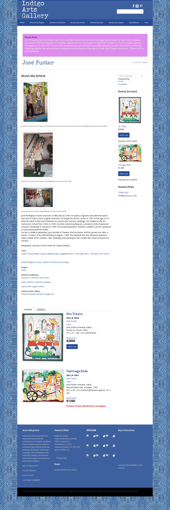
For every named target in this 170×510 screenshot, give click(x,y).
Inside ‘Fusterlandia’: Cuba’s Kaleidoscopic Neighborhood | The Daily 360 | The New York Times (65, 253)
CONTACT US (64, 450)
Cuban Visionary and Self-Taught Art (37, 294)
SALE (146, 22)
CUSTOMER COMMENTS (31, 480)
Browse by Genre (78, 22)
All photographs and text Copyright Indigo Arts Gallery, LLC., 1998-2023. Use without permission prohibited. (63, 491)
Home (145, 62)
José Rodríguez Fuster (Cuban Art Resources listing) (45, 262)
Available (29, 309)
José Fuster (71, 321)
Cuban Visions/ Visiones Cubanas (36, 282)
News (22, 22)
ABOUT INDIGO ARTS (30, 466)
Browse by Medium (57, 22)
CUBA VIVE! (123, 192)
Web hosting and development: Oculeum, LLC (121, 491)
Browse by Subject (116, 22)
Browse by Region (37, 22)
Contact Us (112, 42)
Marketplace (134, 22)
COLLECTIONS (28, 475)
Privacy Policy (61, 458)
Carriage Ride (77, 371)
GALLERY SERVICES (29, 470)
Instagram (137, 6)
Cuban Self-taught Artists (32, 286)
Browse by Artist (96, 22)
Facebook (133, 6)
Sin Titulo (74, 314)
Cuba (23, 270)
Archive (41, 309)
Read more (71, 337)
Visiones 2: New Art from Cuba (35, 277)
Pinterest (141, 6)
